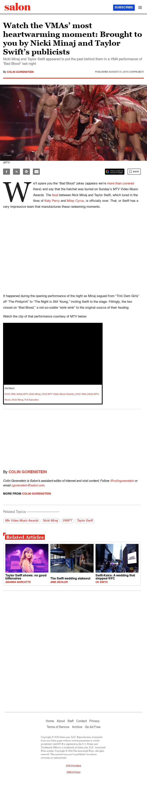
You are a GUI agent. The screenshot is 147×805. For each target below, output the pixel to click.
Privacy (94, 721)
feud (55, 195)
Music (8, 399)
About (61, 721)
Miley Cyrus (75, 201)
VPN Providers (73, 766)
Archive (77, 727)
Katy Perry (52, 201)
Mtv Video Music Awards (21, 520)
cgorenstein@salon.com (27, 485)
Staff (70, 721)
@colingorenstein (122, 481)
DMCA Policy (73, 772)
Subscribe (124, 7)
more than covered (120, 183)
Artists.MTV (22, 394)
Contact (81, 721)
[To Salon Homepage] (18, 7)
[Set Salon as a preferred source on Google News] (114, 172)
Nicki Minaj (35, 394)
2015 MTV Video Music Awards (58, 394)
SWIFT (67, 520)
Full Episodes (31, 399)
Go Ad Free (92, 727)
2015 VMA (10, 394)
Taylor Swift (84, 520)
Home (50, 721)
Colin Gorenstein (20, 72)
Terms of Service (58, 727)
